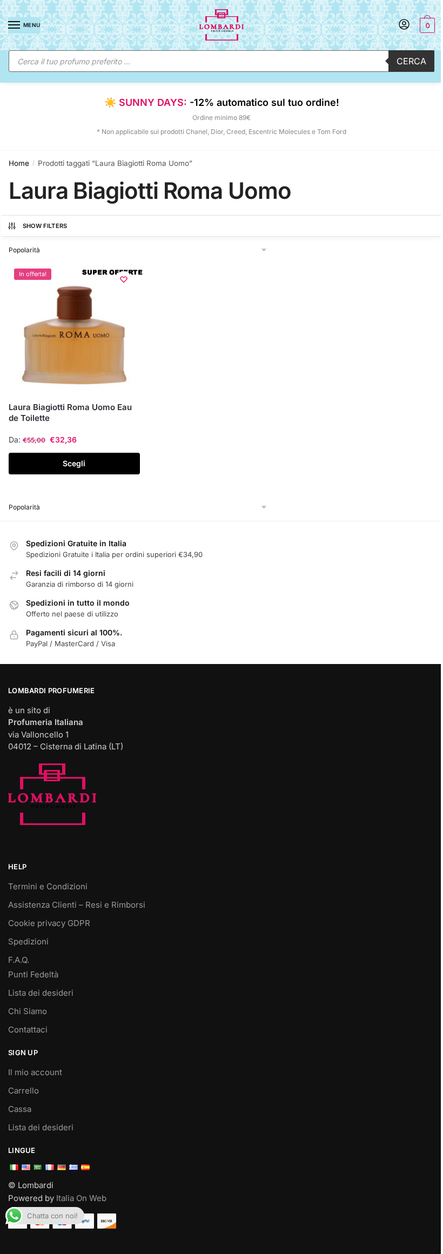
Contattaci (28, 1029)
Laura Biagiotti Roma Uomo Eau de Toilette (70, 412)
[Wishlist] (124, 279)
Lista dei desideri (40, 993)
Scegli (74, 463)
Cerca (411, 61)
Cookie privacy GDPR (49, 923)
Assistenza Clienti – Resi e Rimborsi (76, 905)
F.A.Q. (18, 960)
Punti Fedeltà (33, 974)
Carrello (23, 1090)
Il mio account (35, 1072)
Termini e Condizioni (48, 886)
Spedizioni (28, 941)
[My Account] (404, 25)
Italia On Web (81, 1198)
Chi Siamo (27, 1011)
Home (19, 163)
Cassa (19, 1109)
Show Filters (45, 226)
